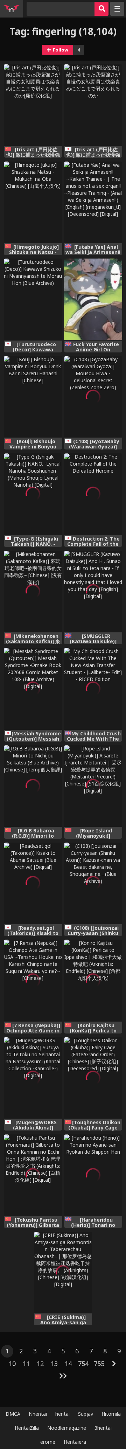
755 (99, 1363)
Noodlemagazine (66, 1427)
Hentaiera (75, 1441)
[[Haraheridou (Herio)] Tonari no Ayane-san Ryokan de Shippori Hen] (93, 1175)
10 (12, 1363)
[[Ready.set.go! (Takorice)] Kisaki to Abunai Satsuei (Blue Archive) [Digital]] (33, 883)
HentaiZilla (27, 1427)
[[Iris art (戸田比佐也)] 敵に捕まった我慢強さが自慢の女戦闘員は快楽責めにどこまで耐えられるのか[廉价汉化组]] (33, 105)
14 (68, 1363)
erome (47, 1441)
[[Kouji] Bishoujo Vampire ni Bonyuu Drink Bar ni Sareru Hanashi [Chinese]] (33, 397)
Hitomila (111, 1413)
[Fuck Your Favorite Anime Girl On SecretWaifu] (93, 299)
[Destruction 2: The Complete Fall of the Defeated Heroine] (93, 494)
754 (83, 1363)
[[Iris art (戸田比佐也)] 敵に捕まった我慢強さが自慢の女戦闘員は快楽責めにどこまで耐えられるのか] (93, 105)
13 (54, 1363)
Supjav (85, 1413)
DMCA (13, 1413)
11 (26, 1363)
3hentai (103, 1427)
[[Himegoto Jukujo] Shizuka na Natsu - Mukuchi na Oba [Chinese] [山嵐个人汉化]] (33, 202)
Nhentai (38, 1413)
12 (40, 1363)
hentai (62, 1413)
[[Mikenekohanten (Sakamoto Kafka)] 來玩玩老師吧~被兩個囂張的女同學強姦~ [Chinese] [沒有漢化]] (33, 591)
